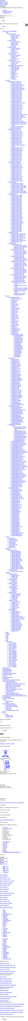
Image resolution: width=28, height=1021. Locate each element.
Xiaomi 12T (14, 313)
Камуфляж (5, 938)
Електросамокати (7, 669)
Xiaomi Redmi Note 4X (16, 535)
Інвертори (8, 707)
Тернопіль (5, 928)
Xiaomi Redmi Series (13, 487)
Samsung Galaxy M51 (16, 225)
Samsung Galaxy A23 (16, 137)
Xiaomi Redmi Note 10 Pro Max (18, 444)
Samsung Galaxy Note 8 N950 (18, 240)
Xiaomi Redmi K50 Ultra (17, 421)
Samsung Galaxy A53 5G (17, 167)
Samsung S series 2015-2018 (18, 281)
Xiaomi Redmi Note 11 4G (17, 449)
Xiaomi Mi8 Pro (18, 352)
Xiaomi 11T (14, 301)
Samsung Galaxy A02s (16, 86)
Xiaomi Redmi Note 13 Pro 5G (18, 474)
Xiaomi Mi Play (18, 344)
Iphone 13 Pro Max (15, 48)
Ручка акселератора (10, 690)
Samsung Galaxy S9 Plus (20, 293)
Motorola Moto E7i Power (17, 568)
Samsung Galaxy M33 (16, 220)
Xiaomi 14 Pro (14, 323)
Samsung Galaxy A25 (16, 139)
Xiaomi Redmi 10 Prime (17, 490)
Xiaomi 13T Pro (15, 321)
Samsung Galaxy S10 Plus (20, 277)
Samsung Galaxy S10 (19, 278)
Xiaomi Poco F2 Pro (16, 364)
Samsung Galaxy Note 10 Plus (18, 235)
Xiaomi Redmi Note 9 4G (17, 480)
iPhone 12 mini (14, 59)
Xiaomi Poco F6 (15, 359)
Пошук (1, 15)
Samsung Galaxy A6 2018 (17, 115)
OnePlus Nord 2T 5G (16, 612)
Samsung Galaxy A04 (16, 92)
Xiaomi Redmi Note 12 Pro (17, 468)
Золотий (5, 954)
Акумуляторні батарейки (12, 706)
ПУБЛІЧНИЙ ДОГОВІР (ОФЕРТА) (12, 852)
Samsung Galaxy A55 (16, 170)
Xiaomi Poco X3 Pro (16, 392)
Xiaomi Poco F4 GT (16, 368)
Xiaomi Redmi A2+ (15, 530)
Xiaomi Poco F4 (15, 370)
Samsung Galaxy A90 (16, 127)
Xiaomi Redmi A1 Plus (16, 526)
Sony (7, 636)
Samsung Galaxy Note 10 (17, 236)
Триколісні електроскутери (9, 673)
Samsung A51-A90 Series (14, 162)
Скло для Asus (12, 642)
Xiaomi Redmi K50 (15, 423)
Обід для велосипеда (11, 687)
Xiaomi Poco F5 (15, 372)
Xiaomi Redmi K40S (16, 416)
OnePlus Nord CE (15, 620)
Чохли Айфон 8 (4, 891)
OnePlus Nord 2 (15, 611)
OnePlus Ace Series (13, 600)
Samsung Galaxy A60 (16, 171)
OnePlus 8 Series (12, 587)
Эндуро (5, 675)
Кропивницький (7, 920)
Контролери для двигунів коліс (13, 685)
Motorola (8, 548)
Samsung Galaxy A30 (16, 141)
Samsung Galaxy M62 (16, 231)
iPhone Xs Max (15, 69)
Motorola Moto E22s (16, 554)
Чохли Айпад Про (4, 889)
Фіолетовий (6, 952)
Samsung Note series (13, 232)
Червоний (5, 945)
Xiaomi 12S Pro (15, 307)
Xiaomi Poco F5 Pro (16, 371)
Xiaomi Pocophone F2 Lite (17, 404)
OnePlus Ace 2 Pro (15, 601)
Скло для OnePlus (13, 656)
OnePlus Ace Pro (15, 607)
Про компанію (6, 841)
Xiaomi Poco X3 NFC (16, 391)
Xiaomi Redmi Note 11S (17, 460)
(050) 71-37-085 (3, 4)
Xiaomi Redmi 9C (15, 523)
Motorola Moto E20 (16, 552)
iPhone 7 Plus (14, 76)
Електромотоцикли (7, 674)
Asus (7, 640)
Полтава (5, 924)
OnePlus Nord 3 (15, 613)
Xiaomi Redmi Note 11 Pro (17, 453)
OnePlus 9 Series (12, 592)
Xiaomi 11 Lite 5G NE (16, 298)
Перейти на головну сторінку (7, 743)
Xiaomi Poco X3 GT (16, 389)
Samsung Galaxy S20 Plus (20, 270)
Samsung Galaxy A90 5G (17, 180)
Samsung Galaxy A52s (16, 166)
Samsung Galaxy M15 (16, 204)
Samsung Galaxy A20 (16, 112)
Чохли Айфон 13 (4, 876)
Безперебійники (7, 697)
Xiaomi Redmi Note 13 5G (17, 473)
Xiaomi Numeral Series (14, 297)
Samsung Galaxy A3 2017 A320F (19, 114)
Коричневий (6, 953)
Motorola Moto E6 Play (16, 559)
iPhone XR (14, 78)
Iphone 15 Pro (14, 36)
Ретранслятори (9, 715)
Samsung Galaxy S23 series (17, 249)
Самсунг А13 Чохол (5, 969)
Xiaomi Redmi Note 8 (19, 438)
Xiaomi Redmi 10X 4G (16, 495)
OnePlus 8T (14, 591)
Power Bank (8, 708)
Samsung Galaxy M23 (16, 211)
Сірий (4, 942)
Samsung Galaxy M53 (16, 228)
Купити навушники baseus (6, 1014)
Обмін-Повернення (7, 11)
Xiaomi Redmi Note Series (15, 424)
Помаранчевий (6, 946)
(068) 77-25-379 (3, 2)
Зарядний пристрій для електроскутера (15, 683)
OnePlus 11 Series (13, 579)
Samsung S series (13, 243)
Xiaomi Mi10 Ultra (18, 348)
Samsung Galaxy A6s (16, 118)
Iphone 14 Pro (14, 43)
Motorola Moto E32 (16, 556)
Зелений (5, 949)
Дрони (4, 699)
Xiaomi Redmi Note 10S (17, 448)
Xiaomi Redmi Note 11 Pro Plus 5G (19, 452)
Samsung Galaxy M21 (16, 207)
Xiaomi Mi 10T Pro (18, 335)
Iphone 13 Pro (14, 49)
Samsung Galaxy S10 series (17, 274)
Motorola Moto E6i (15, 563)
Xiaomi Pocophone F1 (16, 403)
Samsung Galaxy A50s (16, 161)
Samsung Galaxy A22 (16, 134)
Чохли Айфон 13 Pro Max (6, 907)
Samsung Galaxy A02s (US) (17, 85)
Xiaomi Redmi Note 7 (19, 434)
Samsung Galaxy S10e (19, 280)
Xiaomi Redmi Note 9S (16, 485)
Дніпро (4, 912)
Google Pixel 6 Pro (13, 540)
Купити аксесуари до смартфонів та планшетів (11, 1012)
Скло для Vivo (12, 662)
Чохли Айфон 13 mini (5, 878)
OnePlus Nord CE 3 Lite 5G (17, 619)
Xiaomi (7, 295)
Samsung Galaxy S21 (19, 266)
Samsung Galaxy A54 (16, 168)
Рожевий (5, 956)
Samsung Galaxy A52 (16, 164)
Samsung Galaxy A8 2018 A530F (19, 122)
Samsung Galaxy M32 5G (17, 217)
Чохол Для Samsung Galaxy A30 (7, 967)
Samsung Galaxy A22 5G (17, 133)
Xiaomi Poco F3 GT (16, 366)
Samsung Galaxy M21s (16, 208)
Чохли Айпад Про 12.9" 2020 (7, 881)
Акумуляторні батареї (11, 705)
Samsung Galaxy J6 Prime (17, 190)
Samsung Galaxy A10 (16, 98)
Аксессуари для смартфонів (9, 31)
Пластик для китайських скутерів (14, 689)
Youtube (6, 872)
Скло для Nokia (12, 654)
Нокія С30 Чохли (4, 994)
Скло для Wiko (12, 663)
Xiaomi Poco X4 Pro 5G (17, 396)
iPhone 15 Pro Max (15, 35)
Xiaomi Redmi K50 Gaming (17, 417)
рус (4, 20)
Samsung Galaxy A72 (16, 175)
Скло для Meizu (12, 652)
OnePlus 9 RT (14, 597)
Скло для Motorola (13, 653)
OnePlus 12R (14, 585)
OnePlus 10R (14, 576)
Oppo (7, 632)
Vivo (7, 638)
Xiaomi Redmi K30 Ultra (17, 412)
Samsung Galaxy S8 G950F (20, 289)
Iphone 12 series (12, 53)
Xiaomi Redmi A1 (15, 527)
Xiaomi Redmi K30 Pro (16, 411)
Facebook (6, 866)
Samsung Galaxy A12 (16, 104)
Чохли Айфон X (4, 874)
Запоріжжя (5, 919)
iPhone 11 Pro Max (15, 61)
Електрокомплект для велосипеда (14, 694)
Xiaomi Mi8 (17, 354)
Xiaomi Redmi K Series (14, 405)
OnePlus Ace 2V (15, 604)
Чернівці (5, 936)
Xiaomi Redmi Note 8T (19, 440)
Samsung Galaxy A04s (16, 94)
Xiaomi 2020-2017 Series (17, 334)
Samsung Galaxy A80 (16, 178)
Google (7, 536)
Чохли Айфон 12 (4, 897)
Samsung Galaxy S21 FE (20, 262)
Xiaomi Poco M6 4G (16, 384)
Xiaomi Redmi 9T (15, 525)
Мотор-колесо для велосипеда (13, 686)
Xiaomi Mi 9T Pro (18, 342)
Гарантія (5, 10)
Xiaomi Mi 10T (17, 337)
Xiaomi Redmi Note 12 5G (17, 464)
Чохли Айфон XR (4, 905)
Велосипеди (6, 678)
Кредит (4, 849)
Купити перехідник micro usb (7, 1008)
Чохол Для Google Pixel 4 (6, 992)
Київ (4, 910)
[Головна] (2, 0)
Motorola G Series (13, 569)
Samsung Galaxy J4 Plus (17, 183)
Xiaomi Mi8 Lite (18, 351)
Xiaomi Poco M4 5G (16, 378)
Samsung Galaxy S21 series (17, 261)
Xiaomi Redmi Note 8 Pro (20, 437)
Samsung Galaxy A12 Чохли (6, 973)
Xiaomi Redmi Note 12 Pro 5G (18, 465)
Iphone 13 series (12, 47)
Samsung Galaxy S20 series (17, 268)
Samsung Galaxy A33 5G (17, 150)
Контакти (5, 843)
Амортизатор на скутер (11, 682)
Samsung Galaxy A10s (16, 100)
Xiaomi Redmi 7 (15, 515)
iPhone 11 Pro (14, 63)
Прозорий (5, 957)
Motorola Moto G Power (17, 571)
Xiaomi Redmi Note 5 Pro (20, 427)
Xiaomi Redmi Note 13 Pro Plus (18, 476)
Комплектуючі (9, 701)
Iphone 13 (13, 51)
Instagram (6, 870)
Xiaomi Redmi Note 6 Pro (20, 432)
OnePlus (8, 572)
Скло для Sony (12, 661)
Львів (4, 911)
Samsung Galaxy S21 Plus (20, 264)
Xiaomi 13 (13, 319)
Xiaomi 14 (13, 326)
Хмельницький (6, 932)
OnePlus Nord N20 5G (16, 624)
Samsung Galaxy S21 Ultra (20, 265)
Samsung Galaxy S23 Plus (20, 252)
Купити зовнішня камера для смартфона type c (11, 1006)
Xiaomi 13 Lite (14, 315)
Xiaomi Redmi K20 (15, 408)
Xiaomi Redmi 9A (15, 522)
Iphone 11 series (12, 60)
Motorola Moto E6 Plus (16, 560)
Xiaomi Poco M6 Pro (16, 386)
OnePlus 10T (14, 577)
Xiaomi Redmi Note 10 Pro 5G (18, 442)
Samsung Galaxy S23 (19, 254)
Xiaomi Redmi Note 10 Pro (17, 445)
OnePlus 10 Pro (15, 575)
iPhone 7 (13, 77)
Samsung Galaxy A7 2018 (17, 121)
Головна (5, 730)
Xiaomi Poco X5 (15, 399)
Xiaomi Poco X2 (15, 388)
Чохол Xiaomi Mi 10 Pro (5, 983)
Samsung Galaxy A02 (16, 84)
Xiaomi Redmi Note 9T (16, 486)
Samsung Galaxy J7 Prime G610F (19, 192)
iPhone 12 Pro (14, 56)
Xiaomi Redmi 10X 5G (16, 497)
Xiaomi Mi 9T (17, 343)
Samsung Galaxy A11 (16, 101)
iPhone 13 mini (14, 52)
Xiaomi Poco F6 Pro (16, 374)
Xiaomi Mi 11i (14, 333)
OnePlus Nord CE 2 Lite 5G (17, 617)
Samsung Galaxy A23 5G (17, 135)
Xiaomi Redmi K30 (15, 415)
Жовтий (5, 948)
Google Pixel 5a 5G (13, 539)
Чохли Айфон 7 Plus (5, 901)
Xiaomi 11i (14, 302)
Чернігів (5, 935)
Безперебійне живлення (9, 703)
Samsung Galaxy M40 (16, 224)
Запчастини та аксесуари (9, 681)
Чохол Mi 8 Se (3, 976)
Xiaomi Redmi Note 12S (17, 472)
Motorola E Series (13, 550)
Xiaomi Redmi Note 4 (16, 534)
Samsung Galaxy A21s (16, 131)
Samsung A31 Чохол (5, 963)
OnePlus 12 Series (13, 583)
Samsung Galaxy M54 (16, 229)
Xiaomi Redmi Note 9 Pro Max (18, 481)
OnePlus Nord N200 (16, 626)
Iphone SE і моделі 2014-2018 (16, 65)
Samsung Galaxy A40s (16, 155)
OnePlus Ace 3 (14, 605)
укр (4, 21)
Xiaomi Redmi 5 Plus (16, 507)
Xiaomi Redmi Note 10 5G (17, 441)
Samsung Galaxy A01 (16, 82)
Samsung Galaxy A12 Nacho (18, 102)
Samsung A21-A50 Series (14, 129)
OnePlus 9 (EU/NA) (16, 593)
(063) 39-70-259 (3, 3)
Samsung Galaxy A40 (16, 154)
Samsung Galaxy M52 (16, 227)
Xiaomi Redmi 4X (15, 506)
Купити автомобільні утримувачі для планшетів (11, 1010)
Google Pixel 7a (12, 547)
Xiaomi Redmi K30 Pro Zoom (18, 409)
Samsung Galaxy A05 (16, 96)
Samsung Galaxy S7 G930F (20, 288)
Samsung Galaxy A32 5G (17, 147)
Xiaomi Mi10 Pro (18, 347)
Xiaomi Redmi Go (15, 531)
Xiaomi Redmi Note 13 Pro (17, 477)
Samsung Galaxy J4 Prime (17, 184)
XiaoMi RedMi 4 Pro (16, 489)
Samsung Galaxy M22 (16, 209)
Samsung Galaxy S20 (19, 273)
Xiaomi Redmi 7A (15, 517)
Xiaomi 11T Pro (15, 300)
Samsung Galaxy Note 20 (17, 239)
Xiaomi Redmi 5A (15, 510)
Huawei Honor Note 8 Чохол (6, 987)
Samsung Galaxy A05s (16, 97)
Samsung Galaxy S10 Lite (20, 276)
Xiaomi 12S (14, 310)
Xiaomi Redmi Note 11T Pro (18, 462)
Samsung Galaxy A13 (16, 106)
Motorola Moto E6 (15, 562)
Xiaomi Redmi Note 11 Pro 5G (18, 450)
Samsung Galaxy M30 (16, 213)
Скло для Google (13, 644)
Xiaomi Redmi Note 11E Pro (18, 456)
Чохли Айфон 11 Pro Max (6, 903)
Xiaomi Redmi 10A (15, 493)
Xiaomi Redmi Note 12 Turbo (18, 469)
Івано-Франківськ (7, 913)
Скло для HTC (12, 645)
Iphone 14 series (12, 40)
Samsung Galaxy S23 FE (20, 250)
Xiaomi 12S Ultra (15, 309)
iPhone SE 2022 (15, 67)
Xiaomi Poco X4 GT (16, 393)
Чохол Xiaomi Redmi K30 (6, 981)
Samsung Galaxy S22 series (17, 256)
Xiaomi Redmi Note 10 (16, 446)
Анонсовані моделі (7, 828)
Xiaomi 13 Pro (14, 317)
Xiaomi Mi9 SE (18, 355)
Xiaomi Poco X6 (15, 401)
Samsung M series (13, 194)
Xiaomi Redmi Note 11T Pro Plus (19, 461)
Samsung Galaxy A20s (16, 113)
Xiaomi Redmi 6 (15, 513)
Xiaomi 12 (13, 306)
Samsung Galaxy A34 (16, 151)
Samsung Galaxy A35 (16, 153)
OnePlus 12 (14, 584)
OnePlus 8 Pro (14, 588)
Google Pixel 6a (12, 543)
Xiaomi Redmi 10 (15, 491)
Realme (7, 633)
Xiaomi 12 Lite (14, 303)
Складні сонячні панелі (8, 698)
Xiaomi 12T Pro (15, 311)
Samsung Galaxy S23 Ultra (20, 253)
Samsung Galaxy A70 (16, 172)
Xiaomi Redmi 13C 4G (16, 505)
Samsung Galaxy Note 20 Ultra (18, 237)
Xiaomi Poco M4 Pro (16, 380)
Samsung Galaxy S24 (16, 244)
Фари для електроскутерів (12, 693)
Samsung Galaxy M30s (16, 212)
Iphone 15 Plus (14, 37)
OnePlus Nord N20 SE (16, 625)
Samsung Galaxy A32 (16, 149)
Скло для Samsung (13, 660)
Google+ (7, 868)
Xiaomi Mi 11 (14, 331)
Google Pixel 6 (12, 542)
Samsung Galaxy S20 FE (20, 269)
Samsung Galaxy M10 (16, 198)
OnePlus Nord (12, 609)
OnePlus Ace (14, 608)
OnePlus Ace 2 (14, 603)
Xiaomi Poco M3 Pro (16, 375)
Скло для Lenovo (13, 650)
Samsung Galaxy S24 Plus (20, 245)
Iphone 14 (13, 45)
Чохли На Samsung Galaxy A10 (7, 965)
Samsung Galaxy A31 (16, 143)
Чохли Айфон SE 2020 (5, 895)
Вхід (4, 26)
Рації (4, 712)
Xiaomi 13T (14, 322)
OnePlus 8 (13, 589)
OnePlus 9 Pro (14, 596)
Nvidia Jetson (6, 667)
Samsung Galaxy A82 (16, 179)
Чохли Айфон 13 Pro (5, 885)
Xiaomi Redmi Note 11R (17, 457)
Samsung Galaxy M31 (16, 215)
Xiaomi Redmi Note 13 (16, 478)
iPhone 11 (13, 64)
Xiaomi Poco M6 (15, 387)
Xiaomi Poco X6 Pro (16, 400)
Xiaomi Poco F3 (15, 367)
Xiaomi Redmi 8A (15, 519)
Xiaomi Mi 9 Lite (18, 341)
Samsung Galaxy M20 (16, 206)
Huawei (7, 634)
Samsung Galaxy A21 (16, 130)
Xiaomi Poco (12, 358)
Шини (4, 711)
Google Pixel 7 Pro (13, 544)
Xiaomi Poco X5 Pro (16, 397)
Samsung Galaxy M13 (16, 202)
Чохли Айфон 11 (4, 887)
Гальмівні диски (10, 691)
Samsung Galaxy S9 (19, 294)
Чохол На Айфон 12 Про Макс (7, 971)
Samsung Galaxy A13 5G (17, 105)
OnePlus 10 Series (13, 573)
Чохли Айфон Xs (4, 899)
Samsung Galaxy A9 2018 (17, 126)
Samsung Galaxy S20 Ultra (20, 272)
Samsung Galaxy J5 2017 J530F (18, 186)
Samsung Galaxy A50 (16, 159)
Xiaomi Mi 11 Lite (15, 329)
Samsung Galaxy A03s (16, 90)
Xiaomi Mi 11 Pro (15, 330)
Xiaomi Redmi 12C (15, 501)
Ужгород (5, 929)
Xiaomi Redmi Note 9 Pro (17, 482)
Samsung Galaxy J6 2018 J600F (18, 187)
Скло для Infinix (12, 648)
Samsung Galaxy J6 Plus (17, 188)
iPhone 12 (13, 57)
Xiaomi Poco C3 (15, 360)
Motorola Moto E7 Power (17, 567)
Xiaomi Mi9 (17, 356)
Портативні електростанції (12, 710)
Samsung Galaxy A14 (16, 109)
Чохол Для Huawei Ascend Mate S (8, 985)
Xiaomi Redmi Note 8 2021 (20, 436)
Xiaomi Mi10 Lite (18, 346)
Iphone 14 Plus (14, 44)
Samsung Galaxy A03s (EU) (17, 88)
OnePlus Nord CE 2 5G (16, 616)
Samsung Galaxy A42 (16, 158)
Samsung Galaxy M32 (16, 219)
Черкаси (5, 933)
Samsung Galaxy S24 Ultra (20, 247)
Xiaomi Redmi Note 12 (16, 470)
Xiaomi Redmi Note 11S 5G (17, 458)
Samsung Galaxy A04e (16, 93)
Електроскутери (7, 671)
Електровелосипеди (8, 677)
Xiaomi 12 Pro (14, 305)
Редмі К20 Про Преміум (6, 978)
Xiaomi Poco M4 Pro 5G (17, 379)
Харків (4, 931)
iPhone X (13, 72)
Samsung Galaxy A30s (16, 142)
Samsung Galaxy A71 (16, 174)
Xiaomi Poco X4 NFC (16, 395)
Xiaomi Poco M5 (15, 382)
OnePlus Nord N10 (15, 621)
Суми (4, 927)
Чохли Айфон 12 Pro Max (6, 883)
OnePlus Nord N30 (15, 628)
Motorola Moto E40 (16, 558)
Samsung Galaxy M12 (16, 200)
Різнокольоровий (7, 958)
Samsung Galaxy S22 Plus (20, 258)
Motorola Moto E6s (15, 564)
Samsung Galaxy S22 (19, 257)
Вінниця (5, 916)
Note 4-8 (13, 425)
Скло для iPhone (13, 666)
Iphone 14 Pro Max (15, 41)
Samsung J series (12, 182)
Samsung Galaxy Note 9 (17, 241)
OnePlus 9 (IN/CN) (15, 595)
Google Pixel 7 (12, 546)
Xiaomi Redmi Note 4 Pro (17, 532)
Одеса (4, 923)
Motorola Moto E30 (16, 555)
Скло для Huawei (13, 646)
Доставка (5, 847)
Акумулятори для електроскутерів (11, 679)
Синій (4, 950)
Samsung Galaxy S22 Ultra (20, 260)
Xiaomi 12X (14, 314)
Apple (7, 32)
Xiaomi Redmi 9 (15, 521)
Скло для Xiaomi (13, 665)
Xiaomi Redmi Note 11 (16, 454)
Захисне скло (9, 641)
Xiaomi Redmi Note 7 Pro (20, 433)
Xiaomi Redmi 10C (15, 494)
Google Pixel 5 (12, 538)
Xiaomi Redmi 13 (15, 503)
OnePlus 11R (14, 581)
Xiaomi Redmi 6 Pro (16, 511)
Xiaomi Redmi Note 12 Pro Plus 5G (19, 466)
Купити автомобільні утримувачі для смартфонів (12, 1004)
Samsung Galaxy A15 (16, 110)
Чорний (5, 941)
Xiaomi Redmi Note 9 (16, 483)
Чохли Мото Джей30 (5, 998)
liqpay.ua (5, 850)
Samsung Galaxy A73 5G (17, 176)
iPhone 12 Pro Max (15, 55)
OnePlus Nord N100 (16, 622)
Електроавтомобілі (7, 670)
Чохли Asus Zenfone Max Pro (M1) (8, 996)
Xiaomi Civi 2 (14, 327)
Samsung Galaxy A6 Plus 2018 (18, 117)
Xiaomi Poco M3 (15, 376)
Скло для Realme (13, 658)
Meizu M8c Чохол (4, 990)
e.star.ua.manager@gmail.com (7, 819)
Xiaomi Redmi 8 (15, 518)
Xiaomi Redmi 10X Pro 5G (17, 498)
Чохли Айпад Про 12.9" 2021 (7, 893)
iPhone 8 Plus (14, 73)
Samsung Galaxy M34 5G (17, 221)
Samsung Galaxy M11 (16, 199)
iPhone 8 (13, 74)
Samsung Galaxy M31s (16, 216)
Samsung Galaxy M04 (16, 196)
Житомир (5, 918)
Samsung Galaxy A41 (16, 156)
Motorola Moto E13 (16, 551)
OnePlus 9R (14, 599)
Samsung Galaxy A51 (16, 163)
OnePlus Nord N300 (16, 629)
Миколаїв (5, 921)
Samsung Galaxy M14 (16, 203)
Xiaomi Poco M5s (15, 383)
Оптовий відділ (6, 12)
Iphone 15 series (12, 33)
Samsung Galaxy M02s (16, 195)
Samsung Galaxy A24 (16, 138)
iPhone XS (13, 70)
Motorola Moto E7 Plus (16, 566)
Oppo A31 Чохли (4, 1000)
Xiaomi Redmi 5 (15, 509)
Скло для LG (12, 649)
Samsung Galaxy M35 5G (17, 223)
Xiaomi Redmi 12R (15, 502)
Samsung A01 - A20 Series (15, 81)
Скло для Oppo (12, 657)
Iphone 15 (13, 39)
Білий (4, 944)
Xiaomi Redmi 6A (15, 514)
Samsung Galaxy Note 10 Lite (18, 233)
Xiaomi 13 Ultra (15, 318)
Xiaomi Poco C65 (15, 363)
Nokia (7, 637)
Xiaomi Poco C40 (15, 362)
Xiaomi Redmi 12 (15, 499)
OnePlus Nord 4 (15, 615)
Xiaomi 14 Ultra (15, 325)
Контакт (5, 1019)
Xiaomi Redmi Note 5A (19, 431)
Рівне (4, 925)
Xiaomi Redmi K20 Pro (16, 407)
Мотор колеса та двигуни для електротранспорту (15, 695)
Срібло (4, 940)
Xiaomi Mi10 (17, 350)
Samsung (8, 80)
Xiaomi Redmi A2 (15, 528)
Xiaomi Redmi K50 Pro (16, 419)
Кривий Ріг (5, 915)
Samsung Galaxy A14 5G (17, 108)
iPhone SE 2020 (15, 68)
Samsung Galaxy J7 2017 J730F (18, 191)
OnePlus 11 (14, 580)
